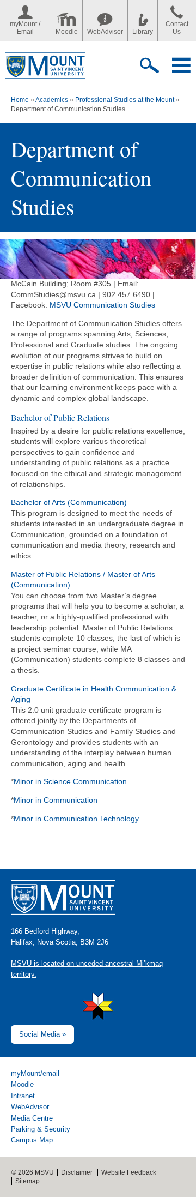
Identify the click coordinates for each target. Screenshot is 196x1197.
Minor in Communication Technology (76, 818)
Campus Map (32, 1140)
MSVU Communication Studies (102, 304)
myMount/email (35, 1073)
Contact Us (177, 27)
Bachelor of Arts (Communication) (69, 502)
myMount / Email (25, 27)
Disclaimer (77, 1172)
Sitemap (27, 1181)
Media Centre (32, 1118)
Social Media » (42, 1034)
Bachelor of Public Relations (60, 417)
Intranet (23, 1096)
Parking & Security (40, 1129)
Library (142, 31)
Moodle (67, 31)
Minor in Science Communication (70, 781)
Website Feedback (128, 1172)
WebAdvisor (105, 31)
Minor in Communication (55, 800)
